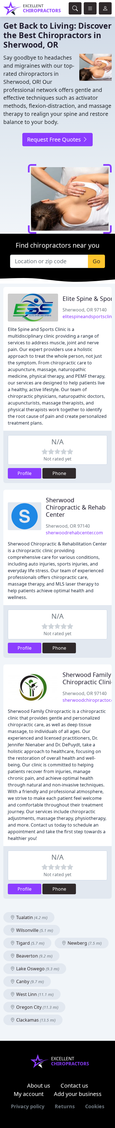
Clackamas (35, 1020)
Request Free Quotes (54, 139)
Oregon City (36, 1007)
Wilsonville (34, 930)
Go (96, 261)
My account (29, 1094)
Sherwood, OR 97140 (85, 310)
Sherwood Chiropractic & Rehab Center (76, 507)
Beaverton (33, 956)
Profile (25, 473)
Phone (59, 473)
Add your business (78, 1094)
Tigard (29, 943)
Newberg (84, 943)
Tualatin (31, 917)
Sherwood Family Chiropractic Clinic (88, 678)
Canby (29, 981)
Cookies (94, 1106)
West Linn (34, 994)
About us (38, 1085)
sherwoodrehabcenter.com (74, 533)
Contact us (74, 1085)
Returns (65, 1106)
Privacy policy (27, 1106)
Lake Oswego (37, 969)
